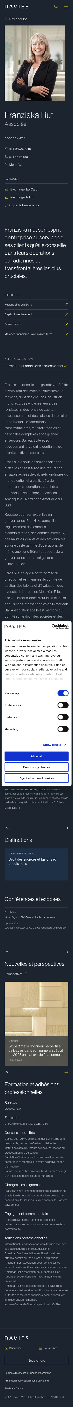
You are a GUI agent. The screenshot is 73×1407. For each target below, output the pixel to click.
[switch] (63, 705)
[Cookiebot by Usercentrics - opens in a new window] (52, 626)
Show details (52, 744)
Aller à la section (19, 359)
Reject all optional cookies (36, 778)
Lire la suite (11, 808)
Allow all (36, 756)
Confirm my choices (36, 767)
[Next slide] (66, 828)
